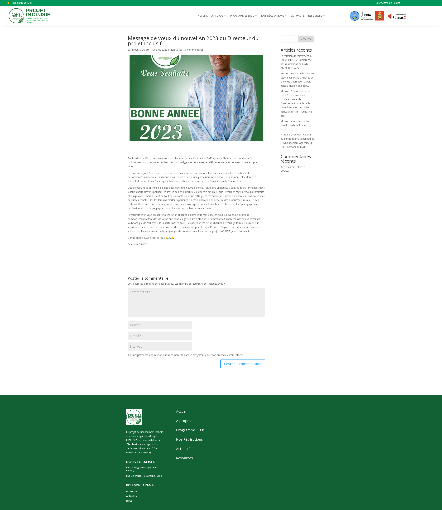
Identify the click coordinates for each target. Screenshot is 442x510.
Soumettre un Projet (388, 2)
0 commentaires (194, 49)
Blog (129, 501)
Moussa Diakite (141, 49)
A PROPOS (217, 15)
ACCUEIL (203, 15)
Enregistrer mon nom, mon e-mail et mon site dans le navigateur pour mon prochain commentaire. (187, 355)
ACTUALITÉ (297, 15)
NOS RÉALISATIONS (272, 15)
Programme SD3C (190, 430)
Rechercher (306, 39)
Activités (131, 496)
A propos (131, 491)
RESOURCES (315, 15)
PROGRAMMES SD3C (242, 15)
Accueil (181, 411)
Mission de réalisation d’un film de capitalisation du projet (295, 125)
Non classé (176, 49)
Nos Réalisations (189, 439)
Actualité (183, 448)
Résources (184, 458)
